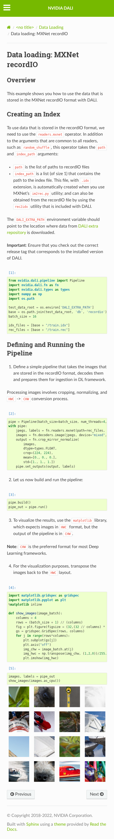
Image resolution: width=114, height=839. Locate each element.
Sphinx (32, 824)
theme (60, 824)
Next (95, 794)
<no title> (25, 27)
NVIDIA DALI (60, 8)
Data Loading (51, 27)
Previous (22, 794)
